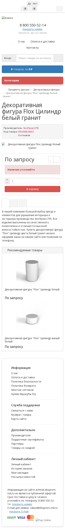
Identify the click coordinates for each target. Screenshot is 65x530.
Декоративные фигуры (46, 89)
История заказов (21, 468)
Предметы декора (18, 89)
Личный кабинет (21, 464)
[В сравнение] (57, 159)
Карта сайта (18, 419)
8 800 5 (33, 25)
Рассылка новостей (23, 477)
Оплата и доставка (23, 377)
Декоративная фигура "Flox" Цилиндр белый (32, 289)
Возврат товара (21, 414)
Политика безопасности (26, 381)
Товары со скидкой (23, 448)
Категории (11, 80)
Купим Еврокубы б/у (23, 394)
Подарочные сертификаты (27, 439)
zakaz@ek (44, 508)
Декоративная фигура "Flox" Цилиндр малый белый (32, 340)
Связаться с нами (22, 410)
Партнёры (17, 443)
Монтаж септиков (22, 390)
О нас (14, 373)
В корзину (32, 189)
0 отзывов (24, 135)
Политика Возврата (23, 385)
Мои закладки (19, 472)
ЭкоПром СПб (31, 128)
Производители (21, 435)
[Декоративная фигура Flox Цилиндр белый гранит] (32, 146)
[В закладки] (51, 159)
